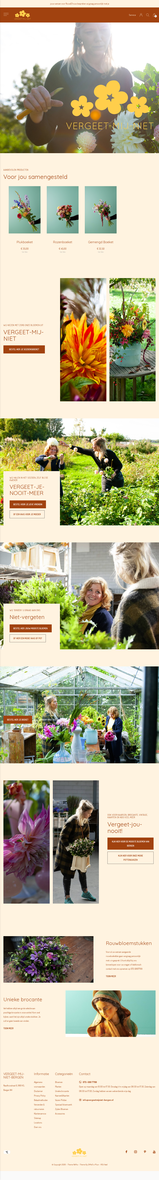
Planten (58, 1086)
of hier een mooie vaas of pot (27, 638)
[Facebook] (126, 1151)
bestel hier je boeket (17, 719)
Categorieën (64, 1074)
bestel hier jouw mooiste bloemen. (30, 628)
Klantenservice (40, 1113)
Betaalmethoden (41, 1100)
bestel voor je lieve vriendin (27, 504)
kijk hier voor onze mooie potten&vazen (130, 857)
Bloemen (59, 1082)
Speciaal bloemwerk (63, 1104)
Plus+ (97, 1164)
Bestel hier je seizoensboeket (24, 349)
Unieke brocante (62, 1091)
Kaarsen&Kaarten (62, 1095)
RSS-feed (104, 1164)
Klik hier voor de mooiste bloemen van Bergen (130, 843)
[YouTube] (154, 1151)
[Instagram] (135, 1151)
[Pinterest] (145, 1151)
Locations (38, 1122)
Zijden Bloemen (61, 1109)
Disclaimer (38, 1091)
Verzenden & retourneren (39, 1106)
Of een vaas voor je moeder (27, 514)
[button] (6, 14)
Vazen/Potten (61, 1100)
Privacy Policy (39, 1095)
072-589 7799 (90, 1082)
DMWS (90, 1164)
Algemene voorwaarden (39, 1084)
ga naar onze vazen (48, 719)
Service (132, 14)
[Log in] (141, 15)
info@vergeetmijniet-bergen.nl (98, 1100)
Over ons (37, 1127)
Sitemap (37, 1118)
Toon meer (111, 976)
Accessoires (60, 1113)
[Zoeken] (147, 15)
